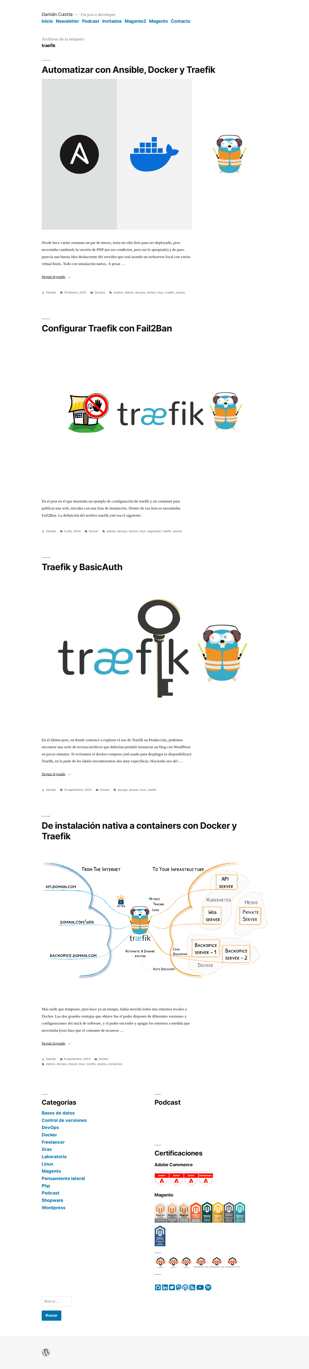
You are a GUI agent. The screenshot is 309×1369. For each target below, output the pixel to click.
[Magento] (185, 1288)
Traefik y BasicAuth (82, 567)
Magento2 (135, 21)
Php (46, 1185)
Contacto (180, 21)
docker (151, 292)
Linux (47, 1164)
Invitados (112, 21)
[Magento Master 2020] (160, 1265)
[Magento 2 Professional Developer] (218, 1221)
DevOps (100, 292)
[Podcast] (208, 1288)
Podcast (90, 21)
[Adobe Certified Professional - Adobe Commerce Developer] (205, 1184)
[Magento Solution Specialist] (196, 1221)
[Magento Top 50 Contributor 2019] (201, 1265)
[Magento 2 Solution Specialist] (239, 1221)
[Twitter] (171, 1288)
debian (129, 292)
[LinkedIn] (164, 1288)
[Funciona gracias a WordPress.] (46, 1354)
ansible (118, 292)
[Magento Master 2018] (186, 1265)
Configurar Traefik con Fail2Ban (107, 328)
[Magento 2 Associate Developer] (207, 1221)
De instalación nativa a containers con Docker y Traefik (139, 830)
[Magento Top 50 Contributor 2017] (232, 1265)
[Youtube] (200, 1288)
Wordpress (53, 1207)
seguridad (154, 531)
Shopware (52, 1200)
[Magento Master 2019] (173, 1265)
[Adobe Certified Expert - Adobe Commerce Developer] (176, 1184)
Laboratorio (54, 1156)
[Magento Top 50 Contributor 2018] (217, 1265)
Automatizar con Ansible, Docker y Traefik (128, 69)
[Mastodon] (178, 1288)
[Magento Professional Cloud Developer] (160, 1245)
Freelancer (53, 1142)
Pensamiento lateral (63, 1178)
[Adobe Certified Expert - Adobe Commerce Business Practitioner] (161, 1184)
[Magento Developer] (160, 1221)
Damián (51, 292)
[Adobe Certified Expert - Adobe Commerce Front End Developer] (191, 1184)
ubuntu (180, 292)
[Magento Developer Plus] (172, 1221)
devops (140, 292)
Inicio (47, 21)
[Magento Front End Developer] (184, 1221)
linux (160, 292)
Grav (47, 1149)
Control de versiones (64, 1120)
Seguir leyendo (56, 276)
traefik (169, 292)
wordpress (115, 1064)
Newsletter (67, 21)
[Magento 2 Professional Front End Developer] (229, 1221)
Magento (158, 21)
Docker (93, 531)
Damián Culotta (57, 14)
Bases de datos (58, 1113)
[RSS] (192, 1288)
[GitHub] (157, 1288)
